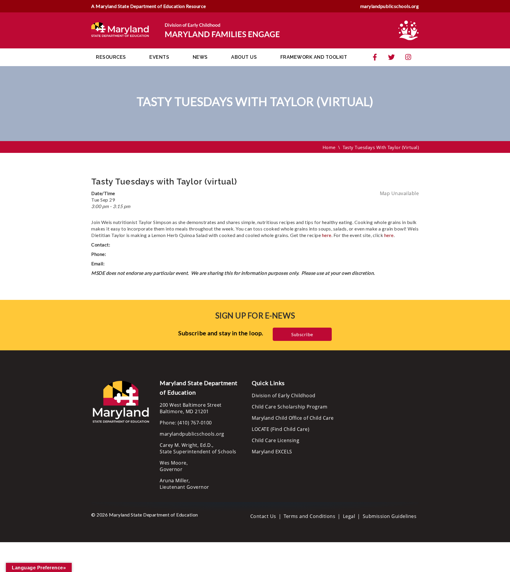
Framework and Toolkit (313, 57)
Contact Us (263, 516)
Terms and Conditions (309, 516)
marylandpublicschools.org (389, 6)
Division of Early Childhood (284, 395)
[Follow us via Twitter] (392, 57)
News (200, 57)
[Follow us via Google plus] (408, 57)
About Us (244, 57)
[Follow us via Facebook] (375, 57)
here (326, 235)
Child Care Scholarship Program (289, 406)
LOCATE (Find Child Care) (280, 429)
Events (159, 57)
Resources (111, 57)
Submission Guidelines (390, 516)
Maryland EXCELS (272, 451)
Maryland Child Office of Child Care (293, 418)
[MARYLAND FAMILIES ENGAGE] (185, 30)
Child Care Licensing (275, 440)
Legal (349, 516)
